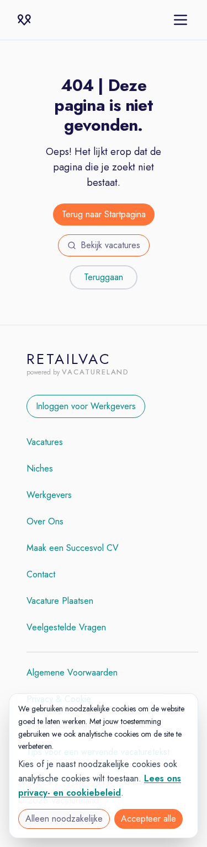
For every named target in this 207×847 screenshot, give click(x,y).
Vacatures (44, 442)
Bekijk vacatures (110, 245)
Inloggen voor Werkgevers (86, 406)
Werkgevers (49, 495)
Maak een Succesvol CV (72, 548)
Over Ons (44, 521)
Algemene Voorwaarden (72, 672)
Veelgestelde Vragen (66, 627)
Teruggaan (103, 277)
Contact (40, 574)
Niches (39, 468)
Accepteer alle (148, 818)
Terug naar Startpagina (104, 214)
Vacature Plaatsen (59, 600)
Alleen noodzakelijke (64, 818)
